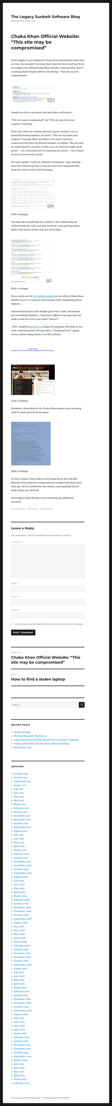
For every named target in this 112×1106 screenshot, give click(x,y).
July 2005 (19, 1064)
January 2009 (21, 903)
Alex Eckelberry (18, 509)
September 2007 (23, 964)
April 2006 (19, 1029)
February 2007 (21, 991)
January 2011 (20, 812)
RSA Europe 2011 (23, 747)
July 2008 (19, 926)
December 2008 (22, 907)
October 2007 (21, 960)
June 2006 (19, 1022)
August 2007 (20, 968)
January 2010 (21, 857)
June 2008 (19, 930)
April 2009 (19, 892)
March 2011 (20, 804)
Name (15, 583)
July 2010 (18, 834)
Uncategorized (46, 509)
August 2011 (20, 785)
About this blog (22, 732)
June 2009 (19, 884)
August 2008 (20, 922)
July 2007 (19, 972)
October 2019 (21, 773)
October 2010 (21, 823)
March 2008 (20, 941)
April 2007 (19, 983)
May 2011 (19, 796)
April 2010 (19, 846)
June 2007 (19, 976)
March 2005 (20, 1079)
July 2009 (19, 880)
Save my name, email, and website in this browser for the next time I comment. (49, 624)
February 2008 (22, 945)
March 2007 (20, 987)
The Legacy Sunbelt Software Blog (45, 16)
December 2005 (22, 1045)
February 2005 (22, 1083)
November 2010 (22, 819)
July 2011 (18, 789)
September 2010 (22, 827)
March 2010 (20, 850)
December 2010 (22, 815)
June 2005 (19, 1067)
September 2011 (22, 781)
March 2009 (20, 896)
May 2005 (19, 1071)
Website (15, 610)
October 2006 (21, 1006)
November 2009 (22, 865)
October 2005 (21, 1052)
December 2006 (22, 999)
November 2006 (22, 1003)
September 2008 (23, 918)
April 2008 (19, 938)
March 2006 (20, 1033)
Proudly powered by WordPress (56, 1098)
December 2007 (22, 953)
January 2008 (21, 949)
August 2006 (21, 1014)
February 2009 (22, 899)
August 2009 (21, 876)
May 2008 (19, 934)
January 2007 (21, 995)
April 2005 (19, 1075)
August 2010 (20, 831)
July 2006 (19, 1018)
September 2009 (23, 873)
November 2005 (22, 1048)
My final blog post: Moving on (30, 736)
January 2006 (21, 1041)
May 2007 (19, 980)
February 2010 (21, 854)
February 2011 (21, 808)
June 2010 (19, 838)
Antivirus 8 (35, 326)
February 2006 (22, 1037)
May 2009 (19, 888)
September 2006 (23, 1010)
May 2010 (19, 842)
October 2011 (21, 777)
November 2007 (22, 957)
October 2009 (21, 869)
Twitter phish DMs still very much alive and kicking (41, 743)
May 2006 (19, 1025)
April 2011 (19, 800)
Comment (17, 542)
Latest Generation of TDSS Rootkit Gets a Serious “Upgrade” (47, 739)
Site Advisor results (43, 296)
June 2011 (19, 792)
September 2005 (23, 1056)
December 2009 (22, 861)
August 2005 (20, 1060)
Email (15, 597)
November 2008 (22, 911)
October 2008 (21, 915)
